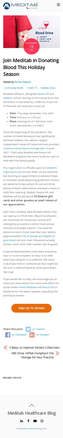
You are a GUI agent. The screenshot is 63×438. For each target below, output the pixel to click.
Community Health (13, 87)
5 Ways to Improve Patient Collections (34, 347)
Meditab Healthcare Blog (30, 428)
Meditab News (48, 87)
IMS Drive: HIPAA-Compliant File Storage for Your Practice (33, 355)
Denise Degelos (22, 81)
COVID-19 (32, 87)
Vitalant (7, 97)
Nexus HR (43, 93)
